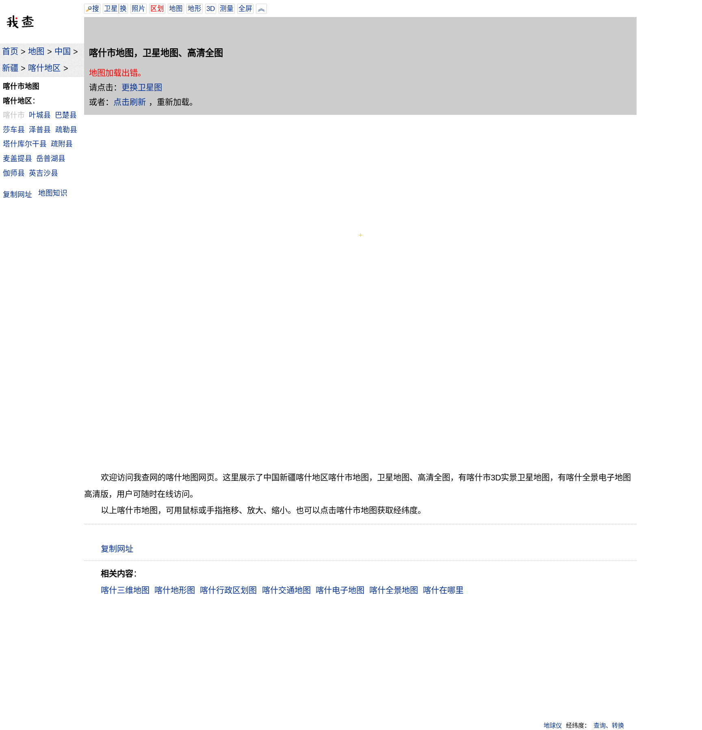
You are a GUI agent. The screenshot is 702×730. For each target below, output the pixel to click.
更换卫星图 (141, 87)
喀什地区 (44, 68)
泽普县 (40, 130)
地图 (36, 51)
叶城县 (40, 115)
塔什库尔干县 (25, 144)
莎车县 (14, 130)
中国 (62, 51)
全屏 (245, 9)
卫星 (111, 9)
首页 (10, 51)
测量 (227, 9)
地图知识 (52, 193)
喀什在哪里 (443, 590)
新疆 (10, 68)
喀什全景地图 (393, 590)
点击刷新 (129, 102)
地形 (195, 9)
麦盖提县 (17, 159)
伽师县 (14, 173)
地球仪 (553, 725)
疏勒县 (66, 130)
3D (210, 9)
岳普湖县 (50, 159)
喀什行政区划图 (228, 590)
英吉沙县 (43, 173)
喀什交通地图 (286, 590)
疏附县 (62, 144)
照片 (138, 9)
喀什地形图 (174, 590)
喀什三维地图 (125, 590)
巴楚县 (66, 115)
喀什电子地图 (340, 590)
